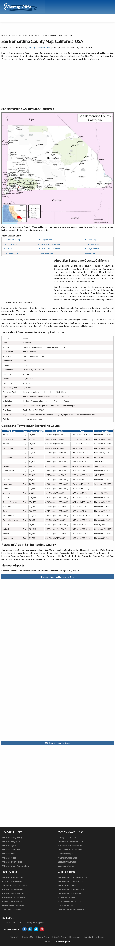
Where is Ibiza (8, 853)
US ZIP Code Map (91, 244)
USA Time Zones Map (11, 240)
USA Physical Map (91, 249)
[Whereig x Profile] (36, 929)
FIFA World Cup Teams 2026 (71, 889)
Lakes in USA (89, 253)
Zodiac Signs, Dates (67, 861)
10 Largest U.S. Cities (68, 837)
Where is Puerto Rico (12, 861)
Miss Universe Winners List (70, 841)
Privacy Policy (42, 937)
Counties (43, 35)
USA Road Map (90, 240)
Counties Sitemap (66, 865)
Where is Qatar (9, 845)
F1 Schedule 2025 (66, 905)
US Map (12, 35)
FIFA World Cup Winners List (71, 881)
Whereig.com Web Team (38, 47)
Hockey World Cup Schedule (71, 909)
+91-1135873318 (12, 922)
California (33, 35)
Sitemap (100, 937)
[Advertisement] (57, 84)
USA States (22, 35)
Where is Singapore (11, 841)
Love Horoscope (65, 853)
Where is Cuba (9, 857)
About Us (14, 937)
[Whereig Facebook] (24, 929)
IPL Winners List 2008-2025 (71, 901)
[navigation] (3, 18)
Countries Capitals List (13, 889)
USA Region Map (45, 240)
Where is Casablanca (67, 857)
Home (4, 35)
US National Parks (45, 253)
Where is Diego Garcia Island (15, 865)
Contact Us (27, 937)
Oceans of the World (12, 881)
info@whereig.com (35, 922)
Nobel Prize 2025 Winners (70, 849)
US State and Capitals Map (49, 249)
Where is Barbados (11, 849)
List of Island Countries (13, 905)
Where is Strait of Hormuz (70, 845)
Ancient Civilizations (11, 909)
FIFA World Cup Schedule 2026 (72, 877)
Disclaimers (74, 937)
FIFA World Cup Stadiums (69, 893)
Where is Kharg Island (12, 877)
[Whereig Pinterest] (42, 929)
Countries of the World (13, 893)
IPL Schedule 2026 (66, 897)
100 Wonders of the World (14, 885)
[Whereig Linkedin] (30, 929)
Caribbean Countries (12, 901)
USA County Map (10, 244)
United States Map (10, 253)
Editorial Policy (59, 937)
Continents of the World (13, 897)
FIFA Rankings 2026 (67, 885)
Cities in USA (8, 249)
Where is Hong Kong (12, 837)
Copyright (88, 937)
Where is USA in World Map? (49, 244)
